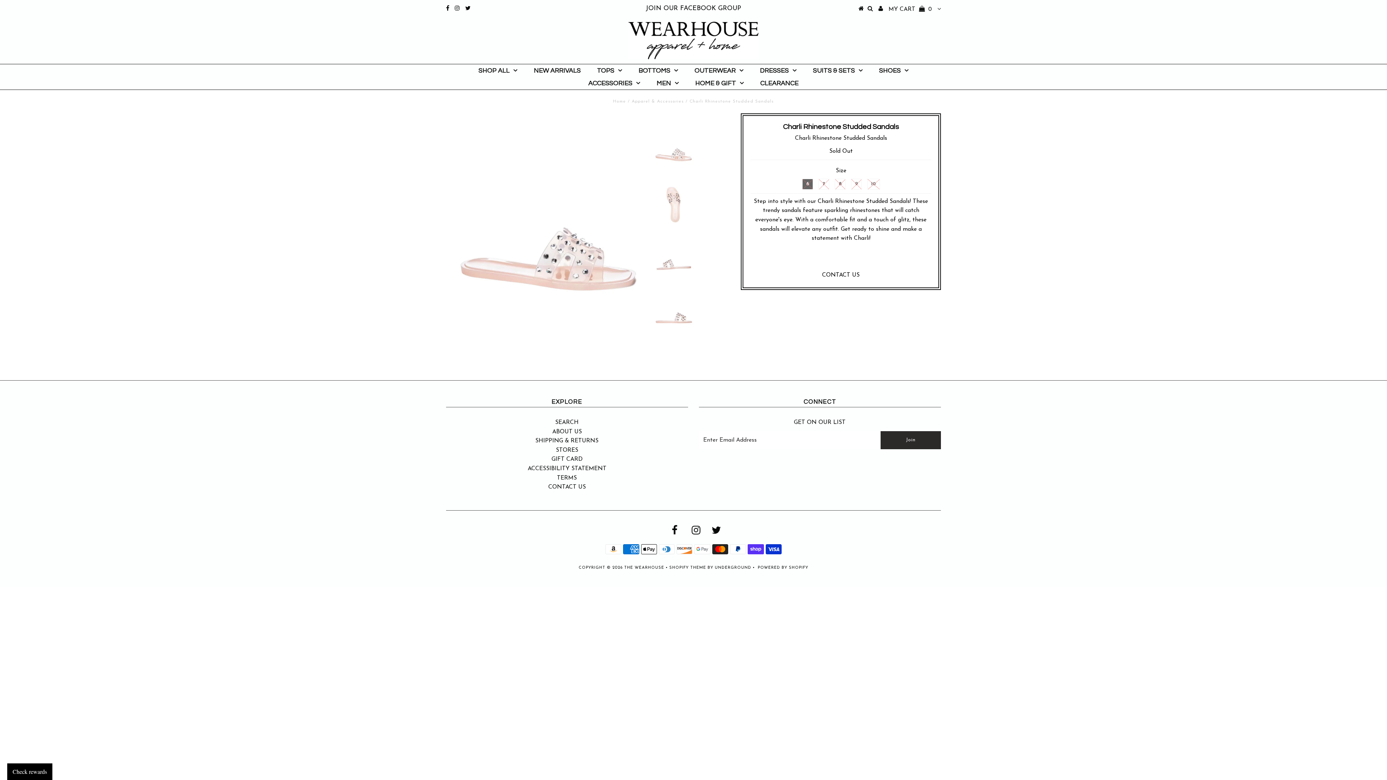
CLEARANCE (779, 83)
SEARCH (567, 422)
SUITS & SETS (834, 70)
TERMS (567, 478)
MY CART (910, 9)
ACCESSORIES (610, 83)
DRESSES (774, 70)
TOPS (605, 70)
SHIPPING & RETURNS (567, 441)
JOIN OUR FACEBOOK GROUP (693, 8)
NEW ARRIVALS (557, 70)
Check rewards (30, 771)
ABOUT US (567, 432)
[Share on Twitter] (839, 259)
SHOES (890, 70)
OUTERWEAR (715, 70)
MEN (664, 83)
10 (873, 184)
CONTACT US (841, 275)
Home (619, 101)
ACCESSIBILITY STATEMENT (567, 469)
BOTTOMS (654, 70)
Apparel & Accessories (658, 101)
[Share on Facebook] (825, 259)
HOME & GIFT (715, 83)
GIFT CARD (567, 459)
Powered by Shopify (783, 568)
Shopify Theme (687, 568)
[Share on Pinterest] (855, 259)
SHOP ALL (494, 70)
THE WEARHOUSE (644, 568)
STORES (567, 450)
